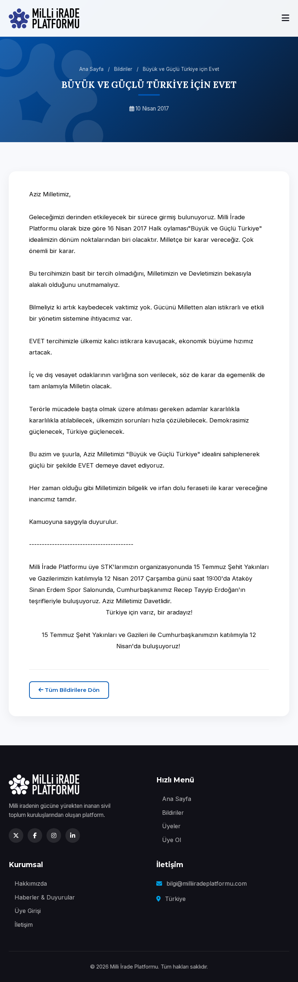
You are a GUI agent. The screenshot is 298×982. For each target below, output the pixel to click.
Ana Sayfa (91, 69)
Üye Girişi (28, 910)
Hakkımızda (31, 883)
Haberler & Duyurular (45, 897)
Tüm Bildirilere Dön (71, 689)
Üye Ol (171, 839)
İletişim (24, 924)
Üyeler (171, 826)
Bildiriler (123, 69)
